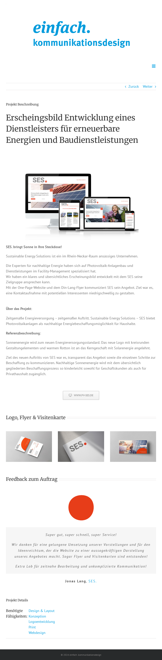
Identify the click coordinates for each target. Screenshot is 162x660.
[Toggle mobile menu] (154, 66)
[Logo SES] (81, 433)
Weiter (148, 86)
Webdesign (37, 632)
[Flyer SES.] (133, 433)
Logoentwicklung (42, 621)
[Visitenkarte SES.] (29, 433)
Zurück (133, 86)
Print (32, 627)
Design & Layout (42, 610)
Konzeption (37, 616)
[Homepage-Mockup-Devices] (81, 157)
